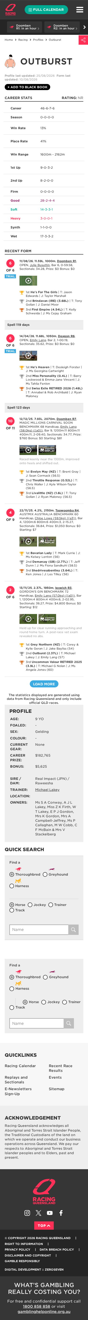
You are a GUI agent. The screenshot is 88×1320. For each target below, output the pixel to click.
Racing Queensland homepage (44, 1191)
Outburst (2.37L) (45, 653)
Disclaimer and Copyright (28, 1255)
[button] (24, 27)
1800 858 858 (36, 1306)
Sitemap (57, 1089)
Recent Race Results (61, 1068)
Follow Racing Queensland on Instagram (27, 1213)
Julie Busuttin (40, 265)
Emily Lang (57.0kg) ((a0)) (55, 595)
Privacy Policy (17, 1249)
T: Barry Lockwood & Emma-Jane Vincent (53, 378)
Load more (44, 684)
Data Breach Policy (57, 1249)
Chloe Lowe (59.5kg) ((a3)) (55, 518)
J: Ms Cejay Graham (57, 313)
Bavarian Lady (41, 553)
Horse (20, 905)
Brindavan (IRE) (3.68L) (50, 301)
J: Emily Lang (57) (51, 657)
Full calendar (48, 10)
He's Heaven (40, 367)
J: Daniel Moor (48, 304)
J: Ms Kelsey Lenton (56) (53, 555)
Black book (27, 87)
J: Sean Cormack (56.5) (43, 475)
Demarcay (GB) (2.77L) (50, 561)
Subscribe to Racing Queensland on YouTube (50, 1213)
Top (42, 1226)
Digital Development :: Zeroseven (34, 1269)
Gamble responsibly (22, 1261)
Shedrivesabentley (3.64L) (52, 570)
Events (55, 1077)
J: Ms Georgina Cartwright (45, 371)
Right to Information (24, 1244)
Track (20, 910)
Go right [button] (84, 27)
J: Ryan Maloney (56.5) (55, 496)
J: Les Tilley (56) (56, 574)
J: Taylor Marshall (53, 296)
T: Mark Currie (65, 553)
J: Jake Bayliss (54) (60, 648)
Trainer (60, 905)
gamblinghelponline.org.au (44, 1311)
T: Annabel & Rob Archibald (48, 392)
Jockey (40, 905)
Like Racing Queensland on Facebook (61, 1213)
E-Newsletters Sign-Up (18, 1091)
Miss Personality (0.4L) (49, 376)
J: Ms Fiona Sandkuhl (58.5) (57, 565)
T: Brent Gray (69, 471)
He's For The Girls (44, 292)
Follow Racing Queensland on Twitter (38, 1213)
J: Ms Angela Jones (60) (50, 668)
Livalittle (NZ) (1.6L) (47, 493)
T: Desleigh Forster (66, 367)
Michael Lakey (47, 790)
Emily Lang (38, 340)
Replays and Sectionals (16, 1080)
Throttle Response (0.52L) (52, 480)
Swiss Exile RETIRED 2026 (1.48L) (57, 388)
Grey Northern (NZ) (45, 644)
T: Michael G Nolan (51, 666)
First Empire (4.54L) (47, 309)
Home (10, 10)
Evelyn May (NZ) (43, 471)
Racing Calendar (20, 1066)
